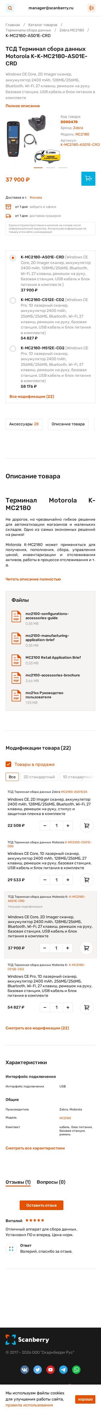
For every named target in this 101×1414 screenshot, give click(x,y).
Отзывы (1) (18, 1182)
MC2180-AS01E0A (74, 792)
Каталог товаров (42, 25)
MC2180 (82, 134)
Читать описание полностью (33, 579)
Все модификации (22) (32, 396)
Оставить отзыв (41, 1205)
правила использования (29, 1405)
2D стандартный (39, 777)
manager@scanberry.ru (51, 8)
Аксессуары (24, 424)
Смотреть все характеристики (35, 1148)
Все (12, 777)
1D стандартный (78, 777)
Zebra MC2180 (71, 30)
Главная (13, 25)
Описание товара (68, 424)
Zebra (78, 128)
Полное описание (23, 106)
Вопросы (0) (51, 1182)
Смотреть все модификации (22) (37, 1028)
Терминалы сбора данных (28, 30)
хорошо (85, 1399)
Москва (36, 197)
